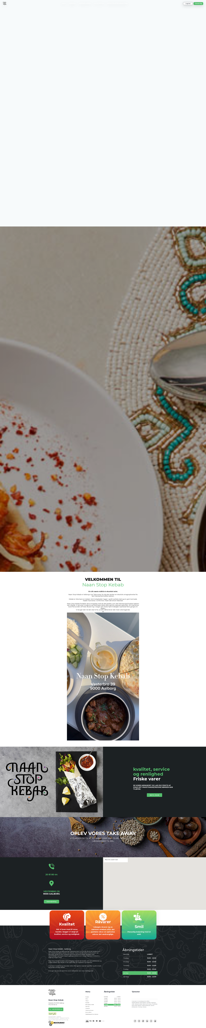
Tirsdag (112, 998)
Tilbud (86, 1000)
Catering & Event (85, 3)
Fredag (112, 1003)
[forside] (51, 994)
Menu (64, 3)
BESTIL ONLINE (154, 795)
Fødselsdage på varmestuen (117, 3)
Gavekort (72, 3)
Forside (87, 996)
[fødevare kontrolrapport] (52, 1014)
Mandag (112, 996)
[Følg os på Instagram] (139, 1021)
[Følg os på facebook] (135, 1021)
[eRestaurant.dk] (56, 1023)
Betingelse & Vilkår (89, 1004)
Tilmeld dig (198, 3)
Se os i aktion (99, 3)
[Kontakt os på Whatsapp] (151, 1021)
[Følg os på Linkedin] (147, 1021)
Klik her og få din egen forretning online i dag (58, 1019)
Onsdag (112, 999)
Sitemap (87, 1006)
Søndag (112, 1006)
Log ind (188, 3)
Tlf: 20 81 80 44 (52, 1004)
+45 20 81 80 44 (57, 1009)
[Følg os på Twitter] (143, 1021)
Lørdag (112, 1004)
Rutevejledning (51, 901)
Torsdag (112, 1001)
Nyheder (87, 1002)
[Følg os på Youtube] (155, 1021)
